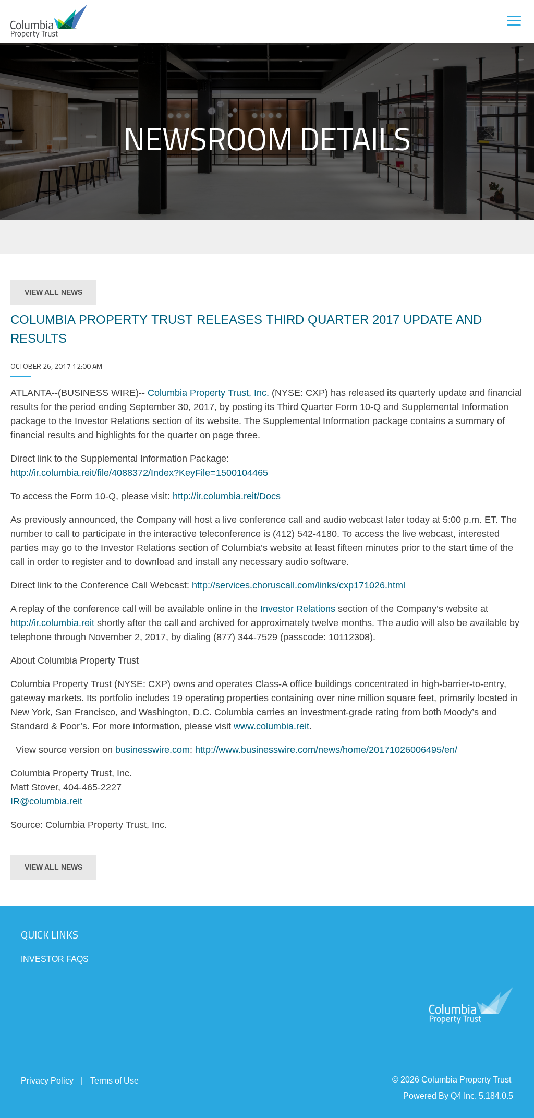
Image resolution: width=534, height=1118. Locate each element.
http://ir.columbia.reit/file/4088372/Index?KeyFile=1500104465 (139, 472)
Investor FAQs (55, 959)
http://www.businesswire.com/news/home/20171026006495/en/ (326, 749)
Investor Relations (297, 609)
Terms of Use (114, 1080)
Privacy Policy (47, 1080)
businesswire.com (152, 749)
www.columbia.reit (271, 726)
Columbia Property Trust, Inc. (208, 393)
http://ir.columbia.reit (52, 623)
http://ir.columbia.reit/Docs (227, 496)
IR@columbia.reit (46, 801)
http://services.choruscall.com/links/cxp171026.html (298, 585)
